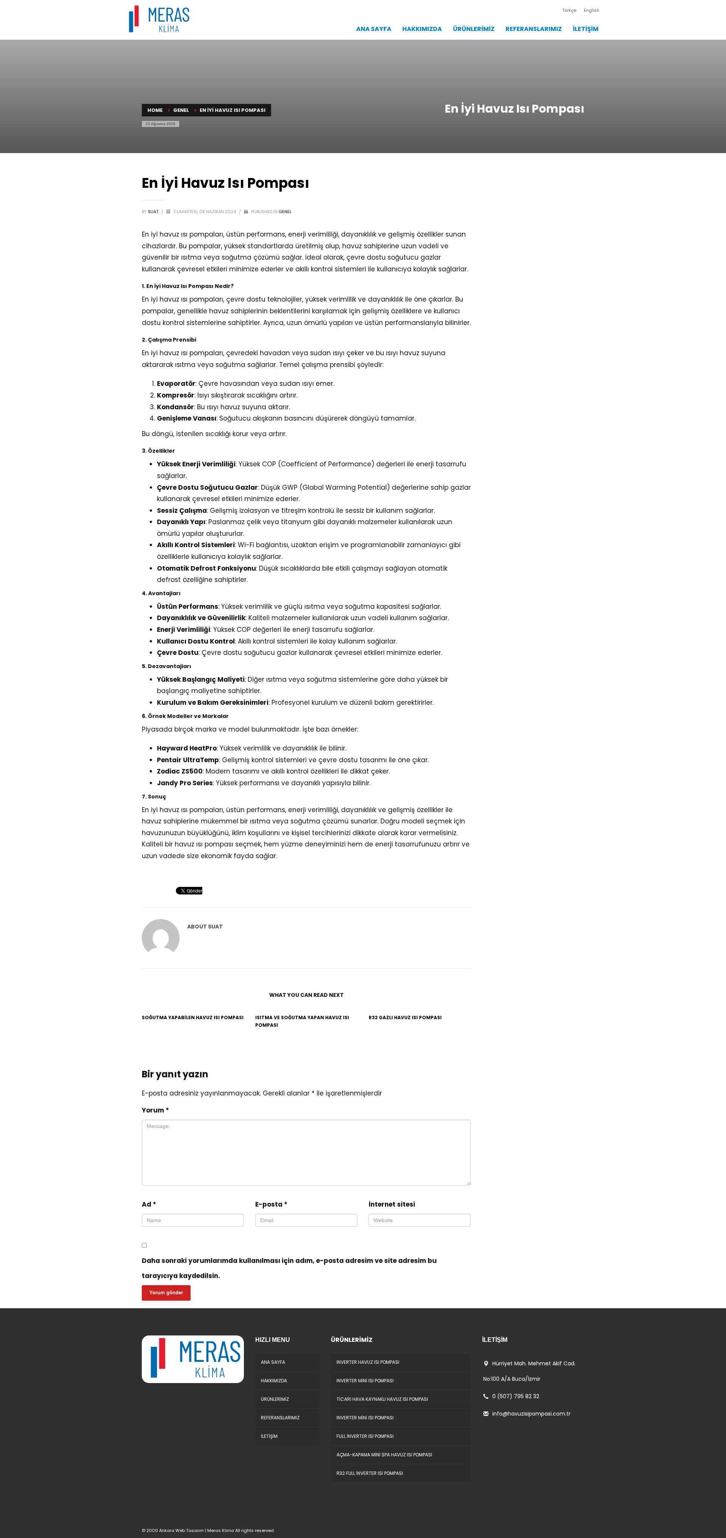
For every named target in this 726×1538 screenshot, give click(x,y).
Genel (285, 212)
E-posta (271, 1204)
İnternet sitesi (392, 1204)
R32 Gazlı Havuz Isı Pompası (405, 1017)
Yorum (155, 1110)
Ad (149, 1204)
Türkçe (569, 10)
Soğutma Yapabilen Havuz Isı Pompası (193, 1017)
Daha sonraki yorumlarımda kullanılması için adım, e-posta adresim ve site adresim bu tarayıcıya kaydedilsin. (289, 1268)
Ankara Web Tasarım (181, 1530)
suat (154, 212)
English (591, 10)
